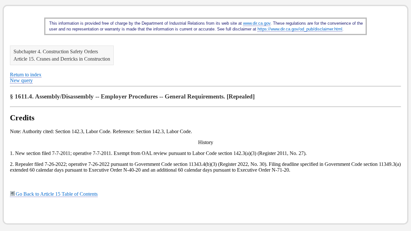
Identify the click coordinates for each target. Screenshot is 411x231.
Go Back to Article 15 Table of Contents (57, 194)
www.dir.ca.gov (256, 23)
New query (21, 80)
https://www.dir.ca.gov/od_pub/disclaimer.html (300, 29)
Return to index (25, 74)
